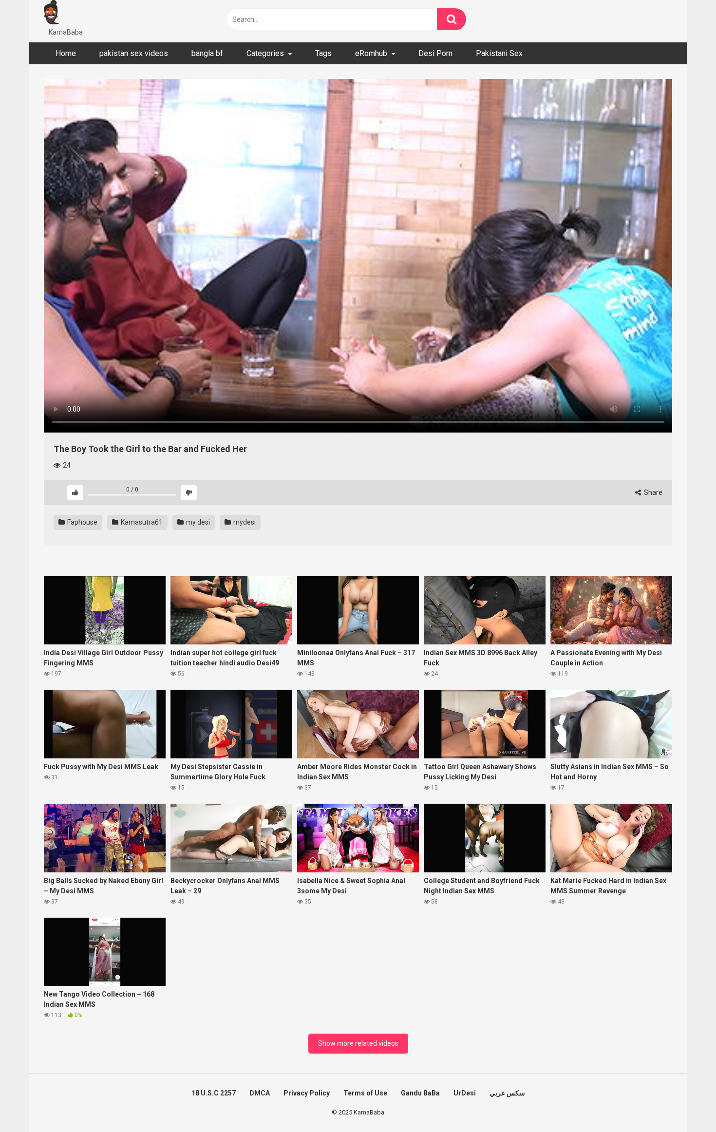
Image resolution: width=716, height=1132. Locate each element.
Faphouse (81, 522)
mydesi (244, 522)
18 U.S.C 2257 (213, 1093)
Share (652, 492)
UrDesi (464, 1093)
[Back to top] (683, 1103)
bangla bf (207, 53)
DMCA (259, 1093)
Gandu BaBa (420, 1093)
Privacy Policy (306, 1093)
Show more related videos (358, 1043)
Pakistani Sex (499, 53)
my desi (197, 522)
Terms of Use (365, 1093)
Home (66, 53)
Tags (323, 53)
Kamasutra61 (141, 522)
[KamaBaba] (51, 13)
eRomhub (371, 53)
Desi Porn (435, 53)
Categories (265, 53)
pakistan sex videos (133, 53)
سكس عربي (507, 1093)
